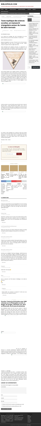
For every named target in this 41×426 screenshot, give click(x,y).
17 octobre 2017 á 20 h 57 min (5, 201)
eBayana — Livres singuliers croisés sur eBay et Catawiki (33, 33)
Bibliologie (15, 30)
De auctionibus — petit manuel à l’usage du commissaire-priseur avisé (33, 53)
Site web (2, 401)
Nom (2, 394)
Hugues (11, 30)
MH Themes (29, 424)
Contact (34, 9)
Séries (6, 9)
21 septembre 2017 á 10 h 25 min (5, 267)
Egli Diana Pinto (4, 200)
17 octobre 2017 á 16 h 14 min (5, 227)
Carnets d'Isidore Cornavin (18, 418)
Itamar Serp (3, 213)
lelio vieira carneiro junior (6, 236)
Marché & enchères (21, 9)
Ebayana (29, 417)
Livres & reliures (13, 9)
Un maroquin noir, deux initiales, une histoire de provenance (33, 37)
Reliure (29, 415)
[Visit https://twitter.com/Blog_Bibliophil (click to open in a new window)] (40, 1)
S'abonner (19, 153)
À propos (29, 9)
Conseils (29, 422)
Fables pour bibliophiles (18, 419)
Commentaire (3, 386)
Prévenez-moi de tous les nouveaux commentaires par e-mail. (13, 404)
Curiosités (29, 419)
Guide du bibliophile (4, 11)
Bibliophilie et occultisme (22, 30)
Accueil (2, 9)
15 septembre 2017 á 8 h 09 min (5, 276)
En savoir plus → (3, 422)
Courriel (2, 398)
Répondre (4, 209)
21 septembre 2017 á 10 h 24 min (6, 289)
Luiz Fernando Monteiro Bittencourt (8, 226)
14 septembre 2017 (5, 30)
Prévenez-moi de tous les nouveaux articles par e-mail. (11, 406)
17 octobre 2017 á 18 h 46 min (5, 214)
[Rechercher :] (34, 13)
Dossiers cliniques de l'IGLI (18, 415)
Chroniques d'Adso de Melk (18, 417)
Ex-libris (29, 418)
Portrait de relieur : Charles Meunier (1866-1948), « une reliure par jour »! (33, 61)
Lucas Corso (16, 416)
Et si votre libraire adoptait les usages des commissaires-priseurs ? (33, 41)
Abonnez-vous (36, 67)
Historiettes (29, 420)
